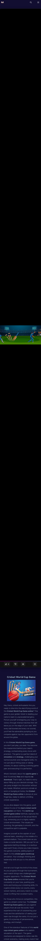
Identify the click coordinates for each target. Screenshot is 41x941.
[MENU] (38, 2)
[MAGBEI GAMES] (2, 2)
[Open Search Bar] (31, 2)
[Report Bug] (23, 664)
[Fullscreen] (35, 664)
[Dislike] (15, 664)
